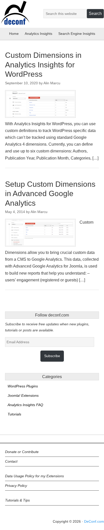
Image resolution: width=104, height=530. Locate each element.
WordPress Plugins (23, 386)
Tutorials (14, 414)
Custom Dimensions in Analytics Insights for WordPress (43, 64)
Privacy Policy (16, 486)
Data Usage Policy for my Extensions (34, 476)
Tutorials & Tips (17, 500)
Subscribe (52, 356)
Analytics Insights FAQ (25, 405)
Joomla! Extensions (23, 395)
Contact (11, 461)
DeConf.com (94, 521)
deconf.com (15, 16)
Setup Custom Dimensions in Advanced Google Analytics (50, 193)
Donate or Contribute (22, 452)
